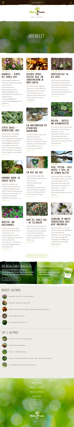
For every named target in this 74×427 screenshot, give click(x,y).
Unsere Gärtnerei (37, 392)
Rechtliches (37, 396)
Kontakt (37, 399)
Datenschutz (37, 404)
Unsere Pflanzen (37, 387)
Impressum (37, 402)
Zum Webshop (37, 2)
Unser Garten (37, 383)
